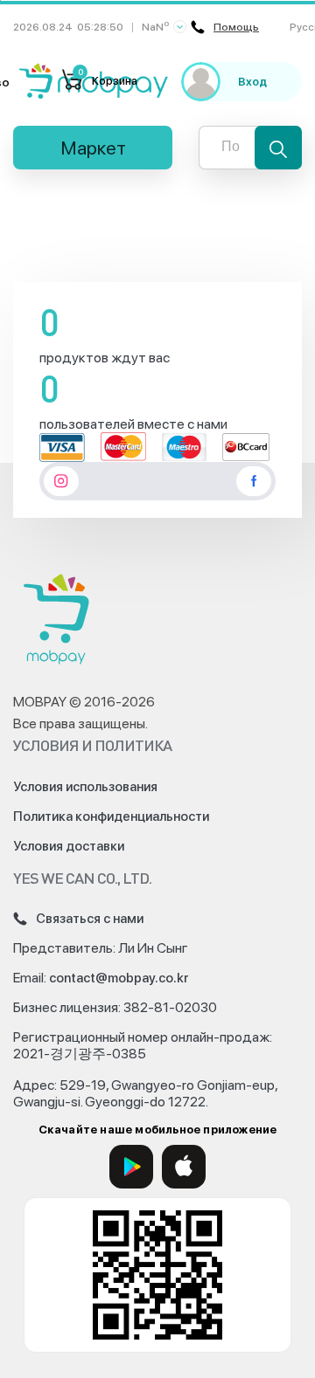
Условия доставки (68, 846)
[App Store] (184, 1167)
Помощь (236, 27)
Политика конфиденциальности (111, 816)
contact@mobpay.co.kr (119, 978)
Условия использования (85, 787)
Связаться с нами (90, 919)
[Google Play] (131, 1167)
